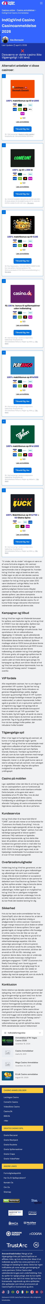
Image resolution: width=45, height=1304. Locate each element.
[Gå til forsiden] (8, 3)
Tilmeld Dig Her (22, 129)
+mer (6, 1120)
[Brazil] (12, 1292)
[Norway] (41, 1292)
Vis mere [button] (30, 203)
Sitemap (7, 1192)
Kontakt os (8, 1182)
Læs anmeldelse (22, 122)
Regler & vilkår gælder (26, 134)
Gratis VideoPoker (12, 1158)
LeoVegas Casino (11, 1097)
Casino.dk (8, 1111)
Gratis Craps (9, 1154)
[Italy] (22, 1292)
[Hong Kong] (36, 1292)
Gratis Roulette (10, 1144)
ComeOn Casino (11, 1102)
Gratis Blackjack (11, 1140)
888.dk (7, 1116)
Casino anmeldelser (26, 10)
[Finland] (8, 1292)
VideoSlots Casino (12, 1106)
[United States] (3, 1292)
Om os (7, 1187)
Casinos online (8, 10)
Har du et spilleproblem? (15, 1178)
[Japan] (17, 1292)
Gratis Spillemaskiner (13, 1149)
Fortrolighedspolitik (12, 1173)
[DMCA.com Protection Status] (11, 1200)
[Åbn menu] (41, 3)
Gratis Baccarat (11, 1135)
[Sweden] (27, 1292)
